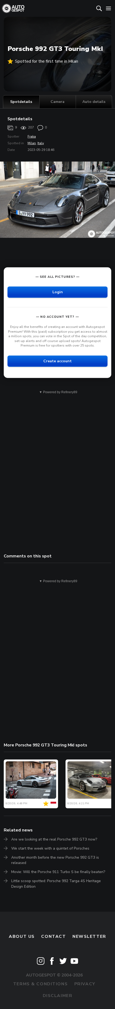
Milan (32, 143)
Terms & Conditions (40, 984)
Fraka (32, 136)
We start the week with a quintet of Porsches (50, 848)
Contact (53, 936)
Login (57, 292)
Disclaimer (57, 996)
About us (22, 936)
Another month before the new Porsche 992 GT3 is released (55, 860)
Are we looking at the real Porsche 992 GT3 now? (54, 839)
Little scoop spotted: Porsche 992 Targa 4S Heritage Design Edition (56, 883)
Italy (40, 143)
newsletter (89, 936)
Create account (57, 361)
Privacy (84, 984)
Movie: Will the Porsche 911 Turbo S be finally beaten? (58, 871)
